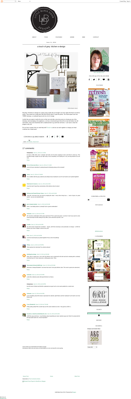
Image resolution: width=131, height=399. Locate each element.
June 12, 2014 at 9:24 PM (39, 284)
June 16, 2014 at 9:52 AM (53, 313)
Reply (28, 160)
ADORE (72, 37)
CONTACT (96, 37)
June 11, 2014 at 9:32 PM (36, 235)
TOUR (46, 37)
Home (51, 376)
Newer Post (26, 376)
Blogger (74, 392)
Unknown (29, 213)
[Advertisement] (51, 362)
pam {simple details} (32, 204)
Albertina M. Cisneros (32, 184)
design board (36, 141)
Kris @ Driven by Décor (33, 165)
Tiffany (28, 245)
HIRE (83, 37)
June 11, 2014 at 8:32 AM (50, 193)
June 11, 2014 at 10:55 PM (37, 245)
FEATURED (59, 37)
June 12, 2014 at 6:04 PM (38, 274)
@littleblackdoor (99, 231)
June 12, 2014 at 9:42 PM (38, 293)
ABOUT (34, 37)
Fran (28, 235)
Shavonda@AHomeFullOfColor (34, 265)
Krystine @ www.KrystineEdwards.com (37, 313)
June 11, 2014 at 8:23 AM (44, 184)
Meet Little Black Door (99, 72)
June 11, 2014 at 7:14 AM (45, 165)
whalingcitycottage (31, 254)
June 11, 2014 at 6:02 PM (37, 224)
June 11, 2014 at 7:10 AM (39, 152)
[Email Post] (29, 140)
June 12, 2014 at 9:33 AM (49, 265)
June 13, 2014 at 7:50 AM (42, 304)
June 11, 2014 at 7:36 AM (36, 174)
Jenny (28, 174)
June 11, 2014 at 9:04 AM (44, 204)
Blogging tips (3, 398)
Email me (49, 127)
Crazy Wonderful (31, 304)
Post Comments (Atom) (34, 379)
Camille (29, 224)
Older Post (77, 376)
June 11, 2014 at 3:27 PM (38, 213)
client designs (29, 141)
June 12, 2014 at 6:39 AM (43, 254)
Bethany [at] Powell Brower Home (35, 193)
